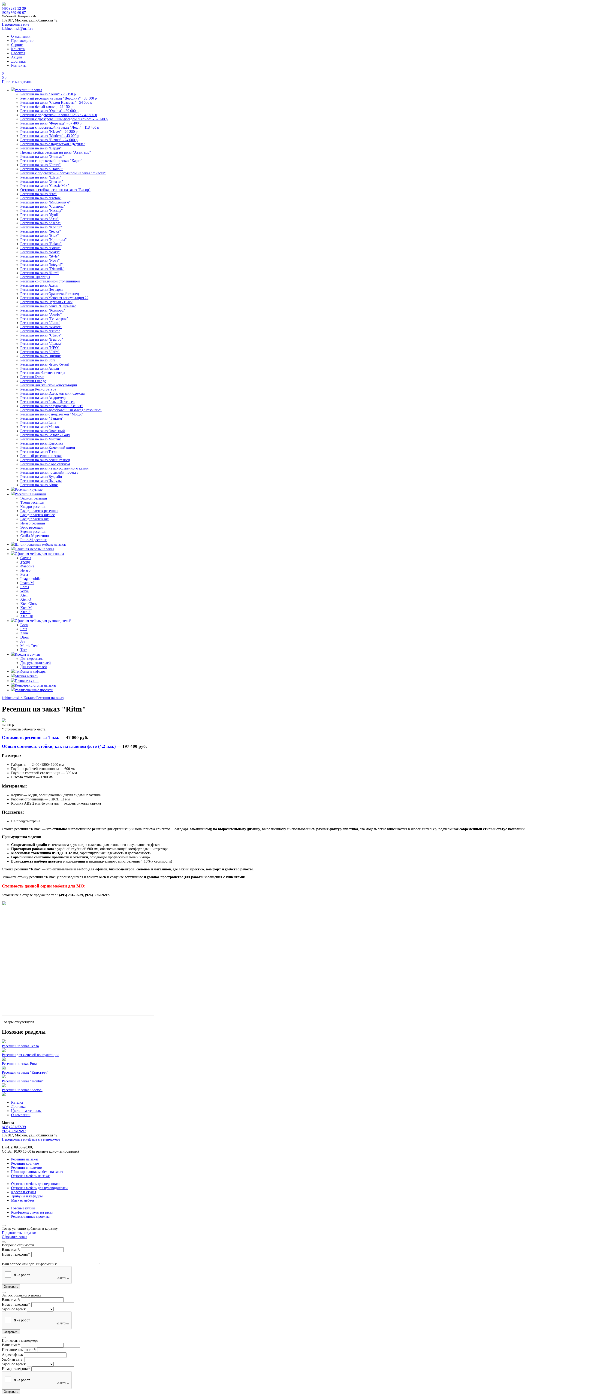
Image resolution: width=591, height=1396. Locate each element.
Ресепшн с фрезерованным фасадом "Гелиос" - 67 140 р (64, 119)
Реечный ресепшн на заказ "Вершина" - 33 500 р (58, 98)
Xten (23, 595)
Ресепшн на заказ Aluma (39, 485)
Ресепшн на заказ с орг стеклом (45, 464)
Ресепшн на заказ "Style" (39, 256)
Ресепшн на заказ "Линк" (40, 323)
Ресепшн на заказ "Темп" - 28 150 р (48, 94)
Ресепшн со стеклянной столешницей (50, 281)
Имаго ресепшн (32, 523)
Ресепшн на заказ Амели (39, 368)
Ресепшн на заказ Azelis (39, 285)
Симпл (25, 558)
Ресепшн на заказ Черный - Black (46, 302)
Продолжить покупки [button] (19, 1233)
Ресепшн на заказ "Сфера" (41, 335)
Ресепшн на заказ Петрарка (41, 289)
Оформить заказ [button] (14, 1237)
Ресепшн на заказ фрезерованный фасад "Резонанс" (61, 410)
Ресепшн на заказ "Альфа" (41, 314)
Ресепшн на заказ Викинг (40, 356)
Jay (22, 641)
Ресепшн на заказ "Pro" (38, 194)
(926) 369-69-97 (14, 13)
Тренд (25, 562)
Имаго (25, 570)
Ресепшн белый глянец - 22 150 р (46, 107)
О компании (20, 36)
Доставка (18, 61)
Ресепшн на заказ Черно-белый (44, 364)
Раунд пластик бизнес (37, 515)
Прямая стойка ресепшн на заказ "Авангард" (55, 152)
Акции (16, 57)
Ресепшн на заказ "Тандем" (41, 418)
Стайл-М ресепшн (34, 536)
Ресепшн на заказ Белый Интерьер (47, 402)
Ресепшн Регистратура (38, 389)
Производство (22, 40)
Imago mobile (30, 579)
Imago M (27, 583)
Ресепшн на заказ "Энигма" (42, 156)
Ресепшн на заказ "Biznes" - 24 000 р (49, 140)
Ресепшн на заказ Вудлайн (41, 476)
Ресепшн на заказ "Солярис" (42, 206)
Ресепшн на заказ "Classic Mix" (44, 186)
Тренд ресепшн (32, 502)
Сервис (17, 45)
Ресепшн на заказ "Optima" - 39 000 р (49, 111)
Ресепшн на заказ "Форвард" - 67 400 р (50, 123)
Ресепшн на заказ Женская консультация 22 (54, 298)
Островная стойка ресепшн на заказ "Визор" (55, 190)
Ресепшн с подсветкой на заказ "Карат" (51, 161)
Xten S (25, 612)
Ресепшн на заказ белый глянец (45, 460)
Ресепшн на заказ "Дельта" (41, 343)
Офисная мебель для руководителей (39, 1188)
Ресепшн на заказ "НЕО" (40, 348)
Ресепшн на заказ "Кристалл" (43, 240)
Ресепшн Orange (33, 381)
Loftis (24, 587)
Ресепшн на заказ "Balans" (41, 244)
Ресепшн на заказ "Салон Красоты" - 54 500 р (56, 102)
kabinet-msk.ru (13, 698)
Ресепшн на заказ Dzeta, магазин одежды (52, 393)
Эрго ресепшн (31, 527)
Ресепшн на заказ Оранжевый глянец (49, 294)
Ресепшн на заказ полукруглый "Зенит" (51, 406)
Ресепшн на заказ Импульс (41, 481)
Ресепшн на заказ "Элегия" (41, 181)
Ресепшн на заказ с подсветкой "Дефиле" (52, 144)
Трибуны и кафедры (27, 1196)
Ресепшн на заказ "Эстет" (40, 165)
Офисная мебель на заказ (30, 1176)
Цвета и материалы (17, 82)
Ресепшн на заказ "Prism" (40, 331)
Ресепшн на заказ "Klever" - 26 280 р (49, 131)
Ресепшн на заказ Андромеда (43, 398)
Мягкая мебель (22, 1200)
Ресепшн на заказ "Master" (41, 327)
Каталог (30, 698)
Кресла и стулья (23, 1192)
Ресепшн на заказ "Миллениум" (45, 202)
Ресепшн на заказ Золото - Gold (45, 435)
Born (24, 625)
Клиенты (18, 49)
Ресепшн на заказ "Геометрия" (44, 319)
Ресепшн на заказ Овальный (42, 431)
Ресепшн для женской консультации (48, 385)
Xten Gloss (28, 604)
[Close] (4, 1225)
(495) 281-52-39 (14, 8)
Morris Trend (29, 646)
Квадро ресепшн (33, 507)
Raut (23, 629)
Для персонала (31, 658)
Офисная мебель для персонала (35, 1184)
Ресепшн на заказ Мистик (40, 439)
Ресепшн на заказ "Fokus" (40, 248)
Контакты (19, 65)
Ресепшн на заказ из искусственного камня (54, 468)
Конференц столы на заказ (32, 1212)
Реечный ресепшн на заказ (41, 456)
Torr (23, 650)
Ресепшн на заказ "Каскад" (41, 210)
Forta (24, 574)
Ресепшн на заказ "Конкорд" (42, 310)
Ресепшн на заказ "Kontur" (41, 227)
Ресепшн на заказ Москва (40, 427)
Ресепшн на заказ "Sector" (40, 231)
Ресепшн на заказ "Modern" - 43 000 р (49, 136)
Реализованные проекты (30, 1216)
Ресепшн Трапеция (35, 277)
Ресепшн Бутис (32, 377)
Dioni (24, 637)
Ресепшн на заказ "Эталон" (41, 169)
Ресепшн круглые (25, 1163)
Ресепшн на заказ (49, 698)
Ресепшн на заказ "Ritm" (39, 273)
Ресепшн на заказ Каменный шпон (47, 447)
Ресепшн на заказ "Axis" (39, 219)
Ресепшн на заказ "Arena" (40, 223)
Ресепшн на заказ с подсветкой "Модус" (52, 414)
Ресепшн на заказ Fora (37, 360)
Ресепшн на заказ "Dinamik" (42, 269)
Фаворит (27, 566)
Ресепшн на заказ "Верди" (41, 148)
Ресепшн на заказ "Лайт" (40, 352)
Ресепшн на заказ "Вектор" (41, 339)
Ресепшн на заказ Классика (41, 443)
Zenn (24, 633)
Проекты (18, 53)
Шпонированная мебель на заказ (37, 1172)
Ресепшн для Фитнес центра (42, 373)
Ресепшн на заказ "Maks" (40, 252)
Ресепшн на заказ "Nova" (40, 260)
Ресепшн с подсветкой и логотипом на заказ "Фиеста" (63, 173)
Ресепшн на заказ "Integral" (41, 264)
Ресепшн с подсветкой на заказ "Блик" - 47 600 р (58, 115)
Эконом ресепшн (33, 498)
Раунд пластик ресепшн (39, 511)
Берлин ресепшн (33, 531)
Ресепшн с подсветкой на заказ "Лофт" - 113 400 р (59, 127)
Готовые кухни (23, 1208)
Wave (24, 591)
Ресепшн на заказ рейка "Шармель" (48, 306)
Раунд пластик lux (34, 519)
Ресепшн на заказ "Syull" (39, 215)
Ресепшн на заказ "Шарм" (40, 177)
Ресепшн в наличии (26, 1167)
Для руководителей (35, 663)
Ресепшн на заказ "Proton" (40, 198)
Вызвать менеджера (44, 1139)
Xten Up (26, 616)
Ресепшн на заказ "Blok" (39, 235)
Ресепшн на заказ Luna (38, 422)
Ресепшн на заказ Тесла (38, 452)
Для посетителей (33, 667)
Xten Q (25, 599)
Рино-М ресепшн (33, 540)
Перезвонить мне (15, 1139)
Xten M (26, 608)
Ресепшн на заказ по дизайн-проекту (49, 472)
